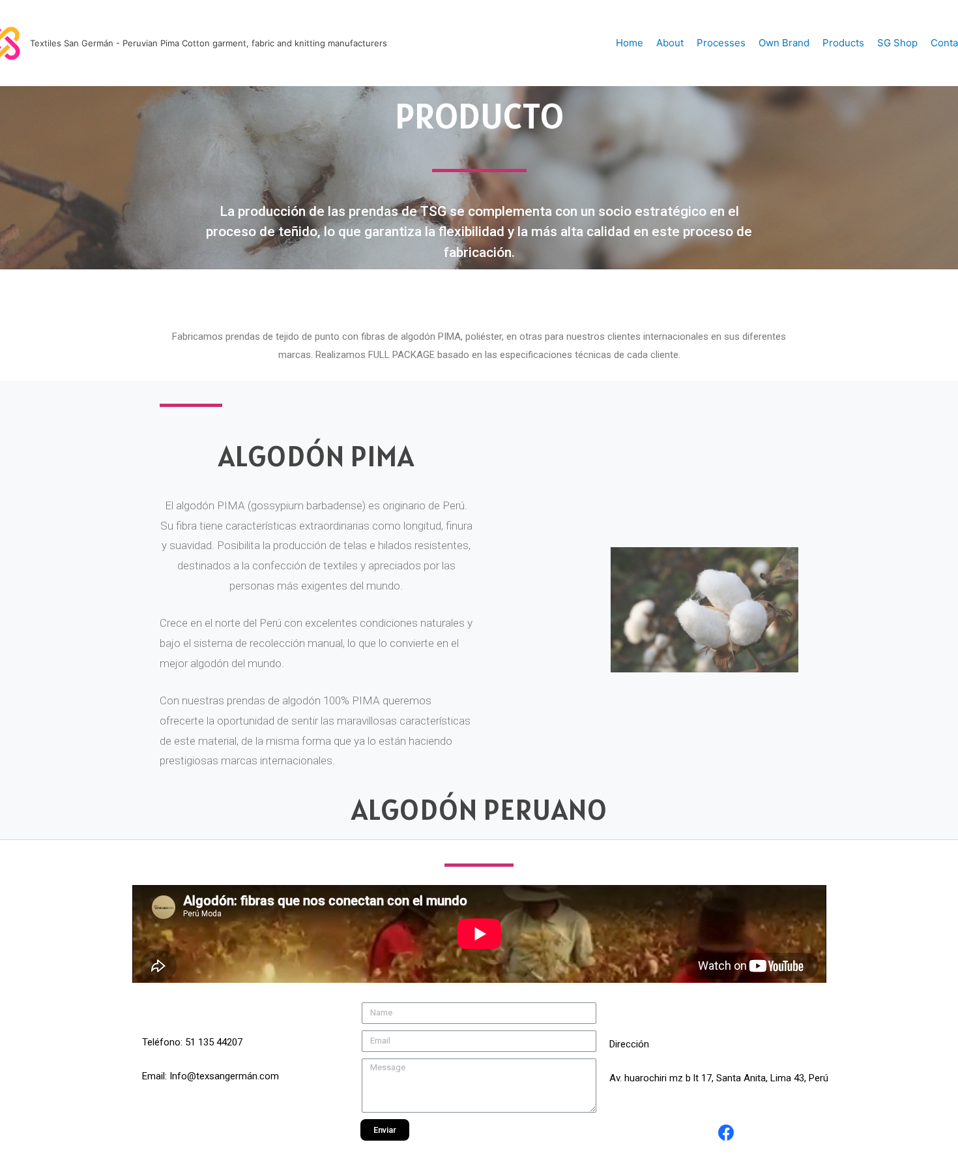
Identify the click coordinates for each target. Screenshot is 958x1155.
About (670, 43)
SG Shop (897, 43)
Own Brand (784, 43)
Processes (721, 43)
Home (629, 43)
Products (843, 43)
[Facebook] (726, 1132)
